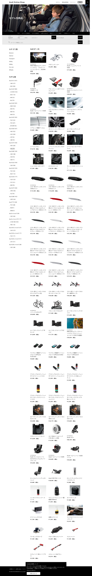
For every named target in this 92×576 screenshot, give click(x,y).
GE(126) (12, 216)
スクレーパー (71, 536)
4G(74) (12, 148)
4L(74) (12, 193)
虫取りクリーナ (53, 517)
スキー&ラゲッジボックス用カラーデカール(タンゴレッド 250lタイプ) (56, 208)
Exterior (11, 53)
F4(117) (12, 236)
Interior (11, 55)
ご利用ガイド (67, 33)
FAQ (74, 33)
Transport (12, 58)
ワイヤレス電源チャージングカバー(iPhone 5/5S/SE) (38, 354)
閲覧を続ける (33, 573)
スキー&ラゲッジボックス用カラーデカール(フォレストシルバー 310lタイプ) (38, 250)
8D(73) (12, 114)
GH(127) (13, 230)
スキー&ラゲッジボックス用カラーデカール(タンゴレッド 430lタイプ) (38, 272)
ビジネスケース (53, 166)
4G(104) (12, 134)
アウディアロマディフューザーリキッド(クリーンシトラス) (38, 397)
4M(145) (13, 190)
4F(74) (12, 137)
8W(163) (13, 106)
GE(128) (12, 247)
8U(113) (12, 174)
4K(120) (12, 145)
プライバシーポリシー (31, 570)
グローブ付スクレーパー (56, 536)
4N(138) (13, 154)
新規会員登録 (65, 2)
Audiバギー (70, 437)
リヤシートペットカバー (37, 436)
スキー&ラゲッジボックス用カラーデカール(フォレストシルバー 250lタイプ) (75, 208)
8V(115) (12, 94)
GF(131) (12, 241)
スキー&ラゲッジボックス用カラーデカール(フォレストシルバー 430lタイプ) (57, 272)
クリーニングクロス (36, 517)
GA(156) (12, 165)
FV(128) (12, 205)
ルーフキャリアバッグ (73, 129)
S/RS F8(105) (14, 222)
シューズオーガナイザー (37, 166)
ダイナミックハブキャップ (56, 129)
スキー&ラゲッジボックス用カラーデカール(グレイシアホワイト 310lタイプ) (57, 229)
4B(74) (12, 140)
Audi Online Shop (17, 2)
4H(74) (12, 157)
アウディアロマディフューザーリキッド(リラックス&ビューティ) (75, 397)
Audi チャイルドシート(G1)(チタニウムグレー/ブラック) (37, 458)
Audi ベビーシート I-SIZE (38, 111)
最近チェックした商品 (55, 33)
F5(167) (12, 123)
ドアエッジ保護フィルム (37, 128)
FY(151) (12, 182)
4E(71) (12, 159)
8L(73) (12, 100)
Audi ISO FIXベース (55, 478)
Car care (11, 67)
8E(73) (12, 111)
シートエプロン (34, 146)
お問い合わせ (44, 33)
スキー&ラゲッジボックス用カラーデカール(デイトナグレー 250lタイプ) (38, 229)
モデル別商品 (35, 33)
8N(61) (12, 210)
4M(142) (13, 199)
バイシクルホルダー (36, 312)
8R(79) (12, 185)
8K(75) (12, 109)
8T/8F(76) (13, 125)
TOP (18, 33)
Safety (11, 64)
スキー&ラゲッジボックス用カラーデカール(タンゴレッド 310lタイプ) (75, 229)
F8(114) (12, 224)
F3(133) (12, 171)
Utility (11, 61)
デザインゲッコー (54, 64)
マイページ (72, 2)
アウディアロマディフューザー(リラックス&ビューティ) (75, 376)
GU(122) (13, 179)
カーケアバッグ (71, 497)
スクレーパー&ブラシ (55, 554)
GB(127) (12, 83)
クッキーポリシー (49, 567)
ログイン (58, 2)
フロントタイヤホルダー (56, 311)
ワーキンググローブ (36, 536)
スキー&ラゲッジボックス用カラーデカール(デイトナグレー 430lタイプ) (75, 272)
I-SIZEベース (34, 90)
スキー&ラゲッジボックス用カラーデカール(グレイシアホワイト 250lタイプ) (38, 208)
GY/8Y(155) (14, 92)
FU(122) (12, 120)
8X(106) (12, 86)
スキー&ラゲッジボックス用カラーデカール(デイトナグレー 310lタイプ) (56, 250)
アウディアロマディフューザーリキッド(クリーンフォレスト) (56, 397)
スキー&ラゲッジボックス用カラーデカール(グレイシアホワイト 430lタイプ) (75, 250)
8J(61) (12, 207)
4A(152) (12, 131)
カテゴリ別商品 (26, 33)
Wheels (11, 70)
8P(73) (12, 97)
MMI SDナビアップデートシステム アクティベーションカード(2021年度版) (74, 333)
